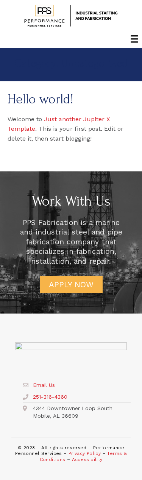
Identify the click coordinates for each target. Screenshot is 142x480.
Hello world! (40, 99)
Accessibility (87, 459)
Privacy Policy (85, 453)
